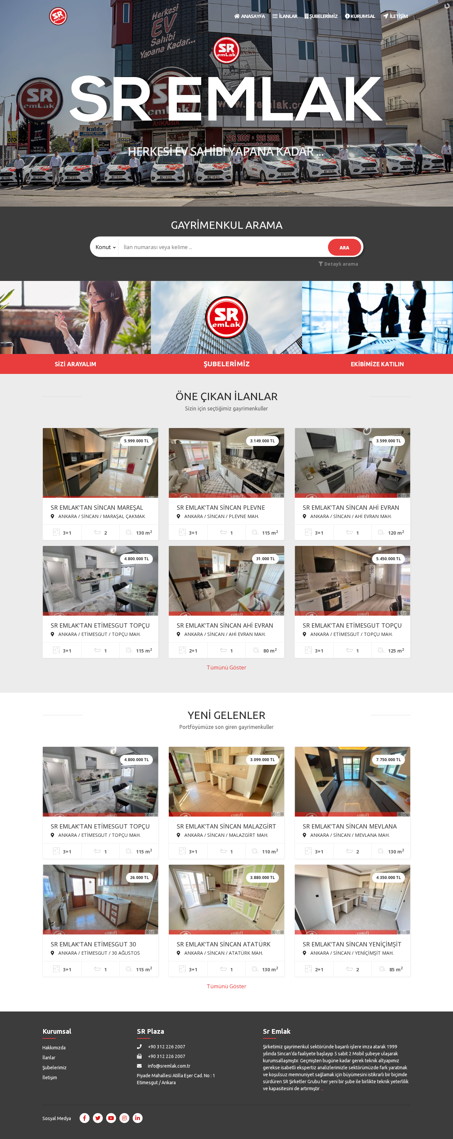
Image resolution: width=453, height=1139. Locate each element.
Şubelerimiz (54, 1067)
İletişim (49, 1077)
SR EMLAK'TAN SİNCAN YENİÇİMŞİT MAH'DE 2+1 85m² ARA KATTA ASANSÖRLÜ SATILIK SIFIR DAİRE (352, 944)
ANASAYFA (252, 16)
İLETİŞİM (398, 16)
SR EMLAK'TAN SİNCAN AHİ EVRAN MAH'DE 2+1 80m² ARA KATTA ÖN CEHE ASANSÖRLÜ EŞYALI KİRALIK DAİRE (225, 626)
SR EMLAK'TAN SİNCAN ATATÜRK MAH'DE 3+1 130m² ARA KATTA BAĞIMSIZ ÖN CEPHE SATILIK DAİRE (226, 944)
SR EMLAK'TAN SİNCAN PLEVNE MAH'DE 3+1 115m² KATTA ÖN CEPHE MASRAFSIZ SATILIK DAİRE (223, 508)
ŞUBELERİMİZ (323, 16)
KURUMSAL (362, 16)
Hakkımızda (54, 1047)
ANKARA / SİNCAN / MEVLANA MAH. (349, 835)
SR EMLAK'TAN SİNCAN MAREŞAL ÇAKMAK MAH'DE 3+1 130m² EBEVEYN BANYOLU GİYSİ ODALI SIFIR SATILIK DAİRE (97, 508)
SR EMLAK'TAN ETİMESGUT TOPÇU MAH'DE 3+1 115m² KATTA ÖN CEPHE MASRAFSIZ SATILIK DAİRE (100, 626)
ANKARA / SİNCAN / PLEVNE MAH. (221, 516)
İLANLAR (287, 16)
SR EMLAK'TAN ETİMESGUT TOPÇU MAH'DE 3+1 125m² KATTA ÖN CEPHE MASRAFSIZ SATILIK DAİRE (352, 626)
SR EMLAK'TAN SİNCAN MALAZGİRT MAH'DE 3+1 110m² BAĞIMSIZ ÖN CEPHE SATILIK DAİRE (226, 827)
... (322, 1088)
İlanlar (48, 1057)
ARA (344, 247)
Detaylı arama (340, 264)
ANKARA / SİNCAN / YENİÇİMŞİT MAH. (351, 953)
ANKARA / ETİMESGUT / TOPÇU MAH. (99, 634)
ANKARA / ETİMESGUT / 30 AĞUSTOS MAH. (95, 953)
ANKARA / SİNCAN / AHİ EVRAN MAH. (350, 516)
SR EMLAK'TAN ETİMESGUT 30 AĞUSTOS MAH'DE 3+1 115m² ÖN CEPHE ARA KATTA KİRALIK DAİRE (98, 944)
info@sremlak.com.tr (168, 1066)
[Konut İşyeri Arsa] (104, 247)
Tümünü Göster (226, 667)
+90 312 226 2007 (166, 1046)
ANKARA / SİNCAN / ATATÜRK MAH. (223, 953)
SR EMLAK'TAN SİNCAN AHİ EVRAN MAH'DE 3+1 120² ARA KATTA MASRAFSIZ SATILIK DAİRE (351, 508)
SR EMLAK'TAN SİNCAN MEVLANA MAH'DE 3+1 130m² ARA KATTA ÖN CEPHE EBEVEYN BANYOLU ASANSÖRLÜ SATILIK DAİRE (351, 827)
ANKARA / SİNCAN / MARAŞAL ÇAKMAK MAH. (98, 516)
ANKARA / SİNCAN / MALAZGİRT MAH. (225, 835)
